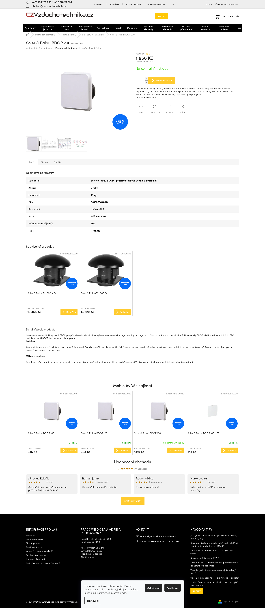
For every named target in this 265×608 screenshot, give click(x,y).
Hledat (162, 16)
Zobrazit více (132, 501)
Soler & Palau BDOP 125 (94, 433)
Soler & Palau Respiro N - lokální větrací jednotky (214, 577)
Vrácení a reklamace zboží (39, 551)
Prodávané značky (35, 547)
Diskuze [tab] (44, 162)
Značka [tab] (58, 162)
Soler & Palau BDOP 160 (147, 433)
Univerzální (97, 209)
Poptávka (114, 4)
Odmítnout (153, 588)
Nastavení (93, 600)
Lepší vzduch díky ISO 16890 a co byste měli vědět (212, 552)
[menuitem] (30, 28)
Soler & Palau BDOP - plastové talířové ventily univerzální (124, 180)
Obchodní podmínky (36, 555)
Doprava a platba (156, 4)
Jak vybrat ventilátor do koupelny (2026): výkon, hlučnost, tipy (213, 537)
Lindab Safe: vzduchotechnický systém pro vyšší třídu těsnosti (213, 584)
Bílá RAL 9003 (98, 216)
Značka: (91, 47)
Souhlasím (172, 588)
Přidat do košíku (164, 80)
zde (124, 592)
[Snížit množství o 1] (146, 82)
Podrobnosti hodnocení (66, 47)
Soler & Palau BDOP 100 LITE (203, 433)
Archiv (197, 591)
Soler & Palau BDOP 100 (41, 433)
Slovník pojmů (133, 4)
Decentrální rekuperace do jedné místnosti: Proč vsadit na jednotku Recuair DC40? (214, 544)
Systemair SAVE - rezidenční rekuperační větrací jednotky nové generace (214, 564)
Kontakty (98, 4)
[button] (53, 450)
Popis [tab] (31, 162)
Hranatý (95, 230)
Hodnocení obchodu (132, 461)
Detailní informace (145, 97)
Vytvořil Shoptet (231, 601)
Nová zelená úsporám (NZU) (204, 558)
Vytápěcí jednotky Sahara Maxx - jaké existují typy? (212, 572)
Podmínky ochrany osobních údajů (43, 562)
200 (93, 223)
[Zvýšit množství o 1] (146, 78)
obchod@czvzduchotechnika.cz (158, 536)
